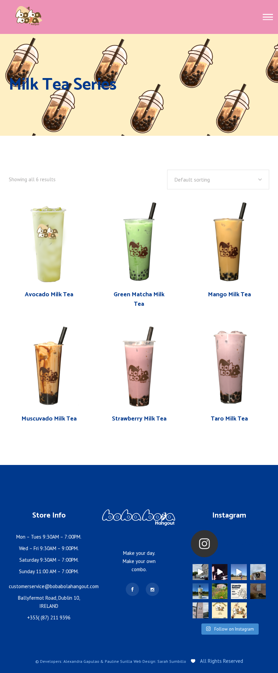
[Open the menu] (268, 17)
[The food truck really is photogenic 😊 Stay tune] (220, 591)
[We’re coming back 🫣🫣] (201, 591)
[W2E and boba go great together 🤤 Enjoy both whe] (258, 572)
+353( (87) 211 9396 (49, 617)
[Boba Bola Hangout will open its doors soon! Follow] (220, 610)
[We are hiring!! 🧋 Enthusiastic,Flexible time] (239, 591)
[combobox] (218, 179)
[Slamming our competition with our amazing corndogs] (220, 572)
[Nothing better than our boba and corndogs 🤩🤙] (239, 572)
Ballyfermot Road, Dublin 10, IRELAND (49, 602)
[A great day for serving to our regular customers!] (201, 610)
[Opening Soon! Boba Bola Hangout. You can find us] (239, 610)
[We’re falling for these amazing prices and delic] (201, 572)
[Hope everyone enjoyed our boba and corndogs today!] (258, 591)
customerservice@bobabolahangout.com (54, 586)
